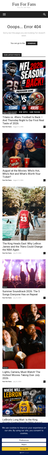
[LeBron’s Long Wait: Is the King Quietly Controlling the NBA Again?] (24, 402)
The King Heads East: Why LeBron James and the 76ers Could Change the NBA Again (22, 246)
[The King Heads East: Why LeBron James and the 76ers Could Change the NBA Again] (24, 213)
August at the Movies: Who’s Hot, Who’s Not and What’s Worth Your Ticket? (21, 173)
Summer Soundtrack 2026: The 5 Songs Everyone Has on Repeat (21, 293)
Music (5, 287)
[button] (44, 14)
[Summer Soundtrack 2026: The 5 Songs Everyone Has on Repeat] (24, 273)
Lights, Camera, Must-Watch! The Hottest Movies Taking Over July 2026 (21, 375)
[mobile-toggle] (4, 14)
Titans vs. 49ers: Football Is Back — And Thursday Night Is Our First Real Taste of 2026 (23, 120)
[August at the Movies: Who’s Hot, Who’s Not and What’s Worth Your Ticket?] (24, 150)
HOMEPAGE (32, 43)
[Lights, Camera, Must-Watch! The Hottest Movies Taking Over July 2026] (24, 336)
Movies (5, 166)
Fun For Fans (7, 127)
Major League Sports (9, 113)
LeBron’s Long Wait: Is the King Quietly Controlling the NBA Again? (22, 421)
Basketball (6, 239)
